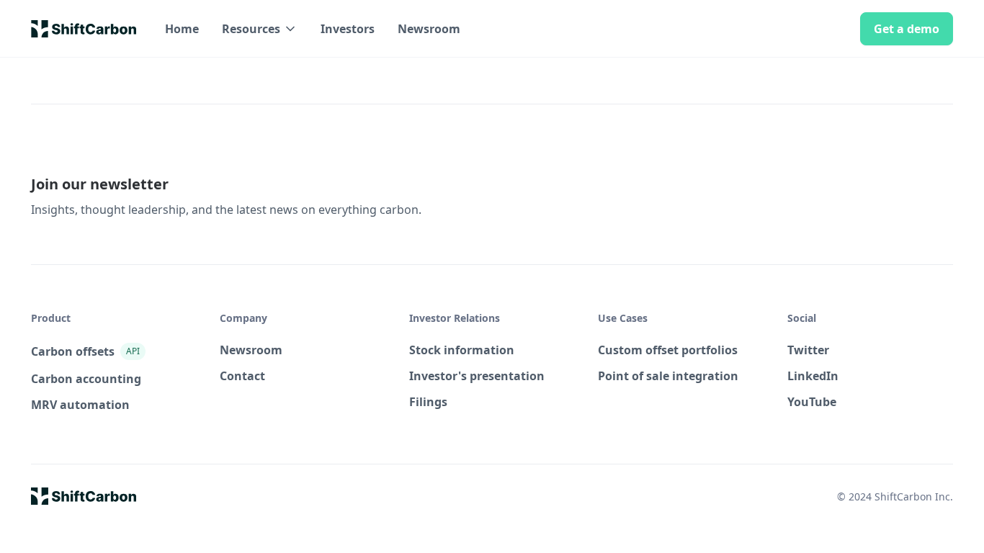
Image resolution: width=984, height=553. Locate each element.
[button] (259, 28)
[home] (83, 28)
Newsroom (429, 29)
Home (182, 29)
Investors (348, 29)
